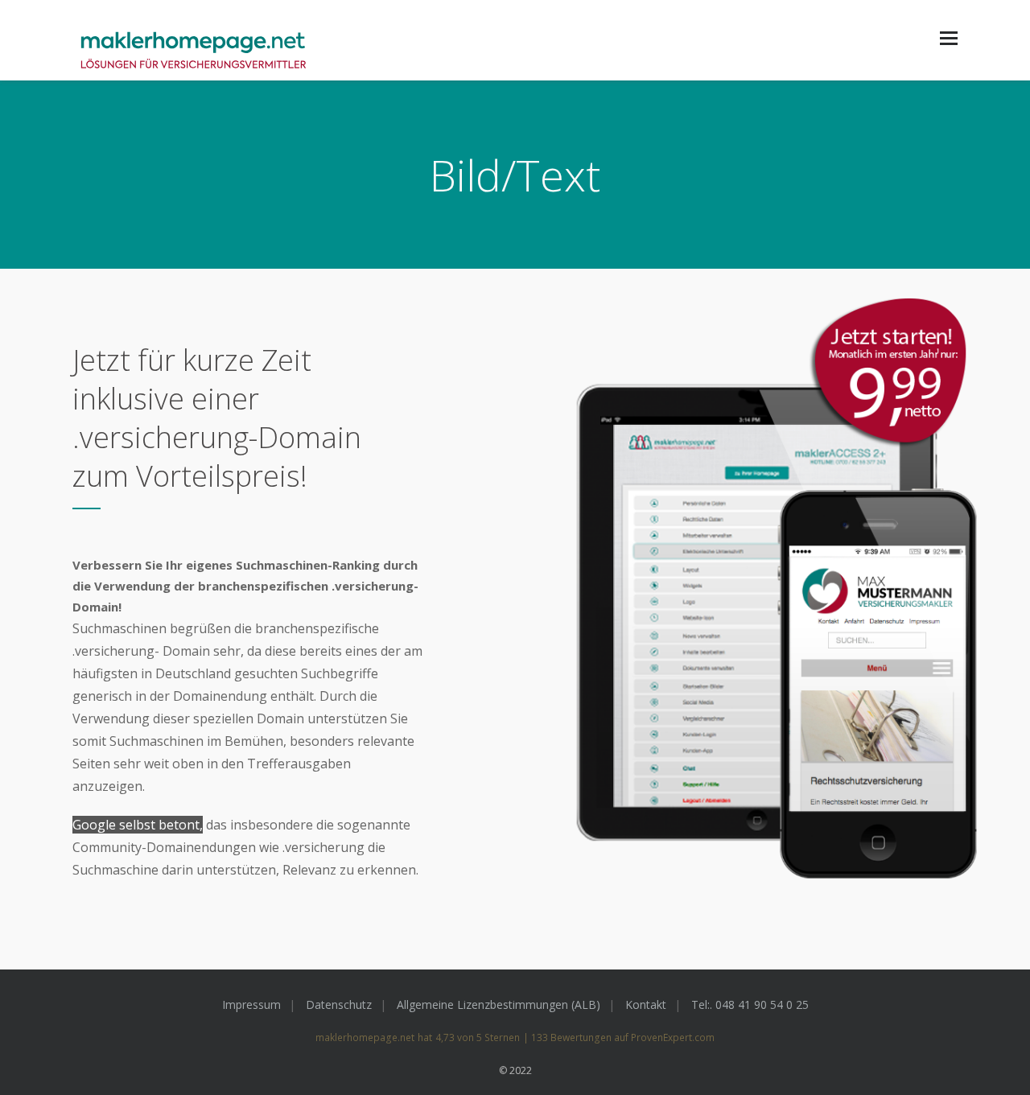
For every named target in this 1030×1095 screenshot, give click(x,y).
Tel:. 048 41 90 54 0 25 (750, 1004)
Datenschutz (339, 1004)
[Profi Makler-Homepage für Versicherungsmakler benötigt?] (193, 51)
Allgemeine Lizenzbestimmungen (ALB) (498, 1004)
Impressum (251, 1004)
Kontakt (645, 1004)
